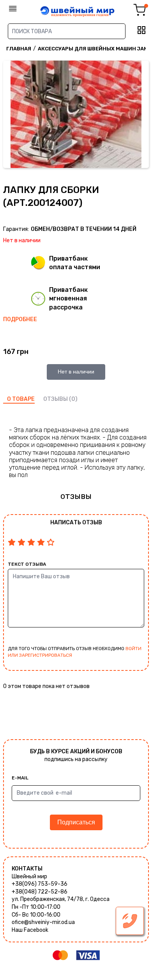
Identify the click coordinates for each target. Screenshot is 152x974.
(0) (73, 399)
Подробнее (20, 319)
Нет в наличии (76, 371)
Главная (18, 49)
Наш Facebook (30, 930)
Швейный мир (29, 876)
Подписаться (76, 822)
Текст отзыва (27, 564)
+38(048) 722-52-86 (39, 891)
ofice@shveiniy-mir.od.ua (43, 922)
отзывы (55, 399)
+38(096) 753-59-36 (39, 884)
